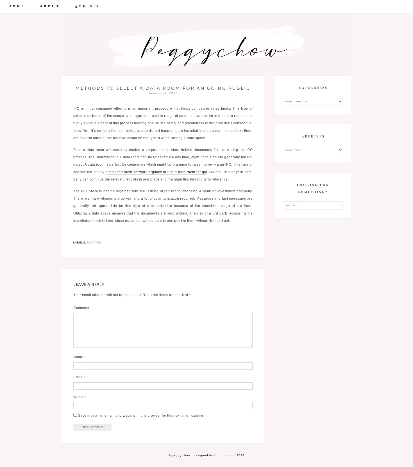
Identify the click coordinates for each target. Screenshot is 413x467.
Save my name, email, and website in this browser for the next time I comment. (143, 416)
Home (16, 6)
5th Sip (87, 6)
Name (79, 357)
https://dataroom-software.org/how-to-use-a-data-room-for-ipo (156, 172)
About (50, 6)
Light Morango (224, 455)
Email (79, 377)
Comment (81, 308)
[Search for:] (313, 205)
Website (80, 397)
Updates (94, 242)
